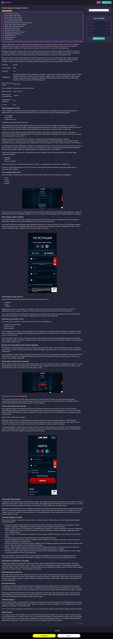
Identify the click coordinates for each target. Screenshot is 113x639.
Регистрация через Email (12, 15)
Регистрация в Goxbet (12, 13)
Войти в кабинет (99, 38)
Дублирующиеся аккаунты (13, 34)
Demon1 (90, 25)
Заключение (8, 39)
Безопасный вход (10, 35)
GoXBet (7, 2)
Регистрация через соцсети (13, 19)
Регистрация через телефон (13, 17)
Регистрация (44, 635)
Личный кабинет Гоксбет (12, 30)
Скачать (69, 635)
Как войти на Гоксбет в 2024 (14, 21)
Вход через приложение (12, 28)
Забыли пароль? (10, 37)
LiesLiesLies (91, 28)
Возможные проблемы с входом (15, 32)
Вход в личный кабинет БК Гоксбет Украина (18, 22)
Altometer (91, 35)
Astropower (91, 22)
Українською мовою (7, 10)
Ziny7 (90, 31)
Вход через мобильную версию (14, 26)
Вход (99, 2)
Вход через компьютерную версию (15, 24)
